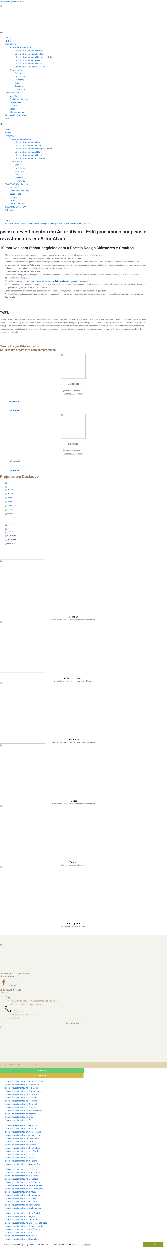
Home (7, 220)
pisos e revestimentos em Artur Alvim (22, 1135)
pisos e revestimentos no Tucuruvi (21, 1154)
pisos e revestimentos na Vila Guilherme (23, 1110)
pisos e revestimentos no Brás (19, 1117)
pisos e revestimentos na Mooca (20, 1141)
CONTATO (9, 118)
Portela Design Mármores (12, 1)
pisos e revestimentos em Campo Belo (23, 1164)
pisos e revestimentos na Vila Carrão (22, 1151)
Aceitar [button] (153, 1245)
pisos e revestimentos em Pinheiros (21, 1201)
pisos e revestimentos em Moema (20, 1113)
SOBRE (8, 41)
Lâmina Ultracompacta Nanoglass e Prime (34, 57)
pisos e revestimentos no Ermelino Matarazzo (26, 1223)
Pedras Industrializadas (20, 47)
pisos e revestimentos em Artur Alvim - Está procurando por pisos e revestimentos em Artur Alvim (49, 223)
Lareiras (13, 105)
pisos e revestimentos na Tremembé (21, 1101)
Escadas (13, 109)
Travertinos (20, 89)
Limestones (20, 76)
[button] (73, 32)
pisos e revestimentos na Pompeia (21, 1094)
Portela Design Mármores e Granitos (28, 1065)
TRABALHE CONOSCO (15, 115)
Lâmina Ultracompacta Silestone (30, 67)
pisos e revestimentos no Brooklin (20, 1198)
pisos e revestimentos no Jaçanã (20, 1216)
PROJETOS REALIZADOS (16, 92)
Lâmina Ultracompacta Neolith (29, 63)
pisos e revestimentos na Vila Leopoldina (24, 1188)
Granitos (18, 73)
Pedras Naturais (17, 70)
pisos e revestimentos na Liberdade (21, 1219)
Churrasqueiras (17, 112)
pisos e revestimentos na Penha (19, 1157)
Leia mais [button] (86, 1245)
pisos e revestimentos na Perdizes (21, 1169)
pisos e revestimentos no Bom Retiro (22, 1107)
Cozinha (13, 96)
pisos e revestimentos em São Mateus (22, 1148)
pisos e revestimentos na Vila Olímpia (22, 1229)
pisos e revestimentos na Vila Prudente (23, 1182)
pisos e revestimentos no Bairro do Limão (24, 1081)
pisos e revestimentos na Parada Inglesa (23, 1185)
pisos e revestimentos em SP (18, 1232)
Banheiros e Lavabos (19, 99)
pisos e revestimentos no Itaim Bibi (21, 1125)
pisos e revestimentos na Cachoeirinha (23, 1208)
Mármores (19, 79)
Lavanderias (15, 102)
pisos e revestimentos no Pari (18, 1120)
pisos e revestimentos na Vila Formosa (23, 1175)
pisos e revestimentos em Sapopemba (22, 1195)
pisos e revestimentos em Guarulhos (22, 1239)
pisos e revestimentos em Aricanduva (22, 1172)
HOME (8, 38)
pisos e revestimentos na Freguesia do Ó (24, 1226)
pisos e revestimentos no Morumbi (21, 1097)
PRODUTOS (10, 44)
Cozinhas (73, 616)
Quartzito (19, 86)
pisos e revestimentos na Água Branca (22, 1205)
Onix (17, 83)
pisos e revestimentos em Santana (21, 1235)
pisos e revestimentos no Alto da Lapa (23, 1091)
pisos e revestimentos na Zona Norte (22, 1084)
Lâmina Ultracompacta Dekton (29, 50)
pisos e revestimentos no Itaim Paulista (23, 1213)
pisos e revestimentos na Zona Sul (21, 1104)
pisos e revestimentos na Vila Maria (21, 1088)
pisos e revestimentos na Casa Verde (22, 1138)
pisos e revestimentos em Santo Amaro (23, 1132)
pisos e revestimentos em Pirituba (20, 1192)
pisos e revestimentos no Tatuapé (20, 1144)
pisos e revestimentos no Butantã (20, 1128)
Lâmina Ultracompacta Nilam (28, 60)
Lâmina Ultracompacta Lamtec (29, 54)
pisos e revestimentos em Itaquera (21, 1161)
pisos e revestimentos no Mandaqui (21, 1179)
